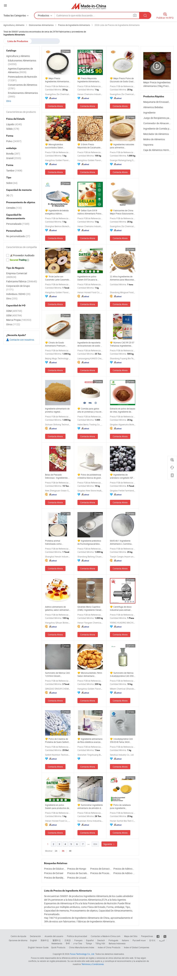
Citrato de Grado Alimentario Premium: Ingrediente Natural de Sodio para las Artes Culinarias (55, 344)
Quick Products (58, 947)
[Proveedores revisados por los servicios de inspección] (21, 255)
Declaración (35, 936)
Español (90, 940)
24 (56, 850)
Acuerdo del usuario (54, 936)
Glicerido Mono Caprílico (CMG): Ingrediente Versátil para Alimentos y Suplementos (89, 608)
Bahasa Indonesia (117, 943)
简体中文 (45, 940)
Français (78, 940)
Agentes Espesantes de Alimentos (20, 70)
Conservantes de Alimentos (22, 86)
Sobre (11, 183)
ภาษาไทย (77, 943)
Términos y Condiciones (92, 964)
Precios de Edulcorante (55, 868)
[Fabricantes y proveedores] (88, 6)
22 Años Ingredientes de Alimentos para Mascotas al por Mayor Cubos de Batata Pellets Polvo (122, 278)
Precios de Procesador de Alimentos (101, 873)
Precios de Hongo (76, 868)
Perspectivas (147, 936)
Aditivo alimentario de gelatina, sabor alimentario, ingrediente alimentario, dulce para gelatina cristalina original (58, 608)
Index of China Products (109, 947)
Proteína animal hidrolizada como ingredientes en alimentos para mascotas (57, 542)
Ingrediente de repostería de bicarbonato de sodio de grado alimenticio (90, 344)
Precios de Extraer (53, 873)
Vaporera (148, 144)
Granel (13, 158)
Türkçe (89, 943)
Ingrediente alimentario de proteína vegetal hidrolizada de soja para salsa (57, 410)
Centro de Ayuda (18, 936)
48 (70, 850)
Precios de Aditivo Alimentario (124, 873)
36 (63, 851)
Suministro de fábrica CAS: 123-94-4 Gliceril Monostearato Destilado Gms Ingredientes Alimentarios (57, 674)
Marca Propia (18, 319)
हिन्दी (68, 943)
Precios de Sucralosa (78, 873)
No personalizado (18, 236)
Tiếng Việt (100, 943)
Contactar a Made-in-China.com (105, 936)
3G (9, 195)
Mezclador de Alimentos (156, 134)
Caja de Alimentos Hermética (158, 150)
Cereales (14, 207)
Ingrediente (149, 112)
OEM (14, 315)
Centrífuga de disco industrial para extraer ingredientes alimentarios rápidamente (122, 608)
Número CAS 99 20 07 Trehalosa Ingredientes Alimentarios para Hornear (122, 344)
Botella (13, 153)
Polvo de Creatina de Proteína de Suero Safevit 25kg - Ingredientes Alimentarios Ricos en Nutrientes (57, 740)
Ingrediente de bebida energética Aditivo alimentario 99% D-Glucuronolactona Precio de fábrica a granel (57, 212)
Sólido (12, 128)
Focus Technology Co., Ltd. (82, 954)
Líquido (14, 124)
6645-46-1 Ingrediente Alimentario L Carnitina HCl (121, 542)
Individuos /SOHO (18, 294)
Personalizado (17, 223)
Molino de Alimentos (154, 139)
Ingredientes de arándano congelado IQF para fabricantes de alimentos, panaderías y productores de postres (121, 476)
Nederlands (57, 943)
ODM (14, 311)
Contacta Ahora (55, 106)
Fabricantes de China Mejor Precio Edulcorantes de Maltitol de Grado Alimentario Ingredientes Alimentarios (122, 212)
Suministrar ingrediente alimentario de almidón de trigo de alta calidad (90, 807)
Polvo (13, 141)
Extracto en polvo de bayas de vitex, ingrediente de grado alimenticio (122, 410)
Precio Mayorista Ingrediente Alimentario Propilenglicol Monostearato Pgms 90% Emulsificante (89, 80)
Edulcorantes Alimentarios (22, 62)
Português (113, 940)
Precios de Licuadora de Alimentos (78, 877)
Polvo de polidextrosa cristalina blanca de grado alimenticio (89, 476)
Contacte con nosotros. (22, 339)
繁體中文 (57, 940)
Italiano (125, 940)
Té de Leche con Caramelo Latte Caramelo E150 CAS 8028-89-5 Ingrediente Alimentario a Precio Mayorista (57, 278)
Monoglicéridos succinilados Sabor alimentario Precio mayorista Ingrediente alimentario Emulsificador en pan (57, 146)
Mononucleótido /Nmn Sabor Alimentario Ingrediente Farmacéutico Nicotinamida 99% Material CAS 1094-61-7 (90, 674)
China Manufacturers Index (81, 947)
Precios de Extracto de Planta (101, 868)
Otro (8, 101)
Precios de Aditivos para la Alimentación (124, 868)
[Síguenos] (158, 936)
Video (67, 51)
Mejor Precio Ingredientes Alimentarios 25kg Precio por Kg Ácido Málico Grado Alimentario (57, 80)
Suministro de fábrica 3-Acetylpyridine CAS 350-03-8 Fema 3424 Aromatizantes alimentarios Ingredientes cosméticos (122, 674)
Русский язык (139, 940)
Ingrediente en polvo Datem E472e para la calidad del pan (87, 278)
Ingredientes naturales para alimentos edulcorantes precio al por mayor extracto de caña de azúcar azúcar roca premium (122, 146)
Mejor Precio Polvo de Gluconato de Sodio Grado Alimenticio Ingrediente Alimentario (122, 80)
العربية (162, 940)
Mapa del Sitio (130, 936)
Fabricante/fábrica (21, 281)
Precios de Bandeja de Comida (55, 877)
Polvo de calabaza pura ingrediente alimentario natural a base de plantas (122, 807)
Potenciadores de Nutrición (22, 78)
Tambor (14, 170)
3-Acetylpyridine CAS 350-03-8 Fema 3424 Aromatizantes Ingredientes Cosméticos (121, 740)
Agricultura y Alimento (18, 56)
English (33, 940)
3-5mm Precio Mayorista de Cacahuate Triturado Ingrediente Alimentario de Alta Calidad (88, 146)
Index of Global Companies (136, 947)
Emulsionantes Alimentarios (23, 94)
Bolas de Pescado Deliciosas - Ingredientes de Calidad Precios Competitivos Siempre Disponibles (57, 476)
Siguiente (108, 844)
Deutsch (101, 940)
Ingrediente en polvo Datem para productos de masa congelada (57, 807)
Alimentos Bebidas (153, 107)
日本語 (67, 940)
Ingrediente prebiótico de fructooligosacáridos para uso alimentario (89, 542)
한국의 (152, 940)
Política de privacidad (77, 936)
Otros (13, 324)
